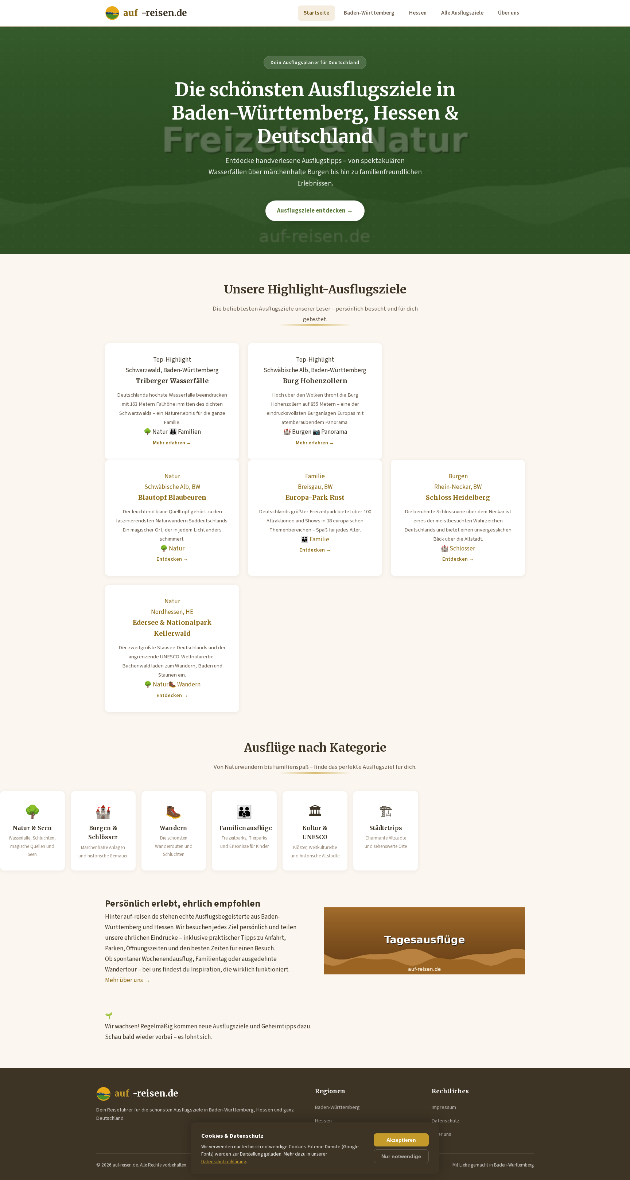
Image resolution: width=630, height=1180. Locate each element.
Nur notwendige (401, 1156)
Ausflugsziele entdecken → (315, 210)
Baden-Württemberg (369, 13)
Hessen (418, 13)
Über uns (508, 13)
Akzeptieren (401, 1140)
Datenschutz (445, 1121)
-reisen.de (155, 13)
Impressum (444, 1107)
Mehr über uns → (127, 980)
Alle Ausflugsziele (462, 13)
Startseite (316, 13)
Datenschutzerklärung (223, 1161)
